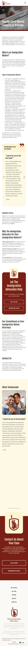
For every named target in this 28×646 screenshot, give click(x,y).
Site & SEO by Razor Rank (14, 644)
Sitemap (14, 642)
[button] (4, 177)
